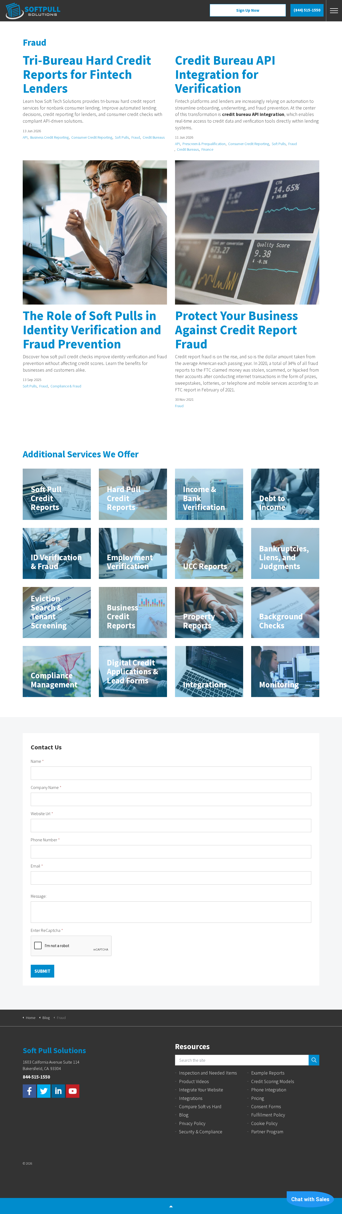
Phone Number (45, 839)
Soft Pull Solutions (33, 11)
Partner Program (267, 1132)
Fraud (135, 137)
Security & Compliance (200, 1132)
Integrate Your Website (201, 1090)
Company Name (46, 787)
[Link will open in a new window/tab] (29, 1091)
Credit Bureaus (154, 137)
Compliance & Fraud (65, 386)
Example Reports (268, 1073)
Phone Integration (268, 1090)
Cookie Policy (264, 1123)
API (25, 137)
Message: (38, 896)
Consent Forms (266, 1107)
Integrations (191, 1098)
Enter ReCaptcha (47, 930)
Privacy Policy (192, 1123)
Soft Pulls (122, 137)
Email (37, 866)
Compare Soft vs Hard (200, 1107)
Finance (207, 149)
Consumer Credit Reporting (91, 137)
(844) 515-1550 (307, 10)
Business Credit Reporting (49, 137)
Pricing (257, 1098)
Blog (183, 1115)
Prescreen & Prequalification (204, 144)
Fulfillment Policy (268, 1115)
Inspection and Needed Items (208, 1073)
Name (37, 761)
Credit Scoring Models (272, 1081)
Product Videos (194, 1081)
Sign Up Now (247, 10)
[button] (314, 1060)
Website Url (42, 813)
